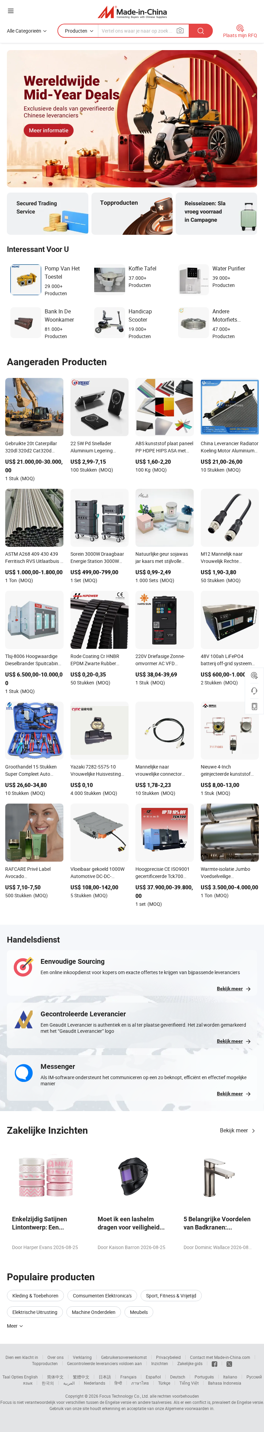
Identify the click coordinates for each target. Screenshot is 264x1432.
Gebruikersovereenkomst (124, 1357)
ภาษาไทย (140, 1383)
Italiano (230, 1376)
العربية (69, 1383)
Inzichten (159, 1363)
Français (128, 1376)
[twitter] (229, 1363)
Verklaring (82, 1357)
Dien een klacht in (22, 1357)
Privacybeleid (168, 1357)
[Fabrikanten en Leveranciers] (132, 12)
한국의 (48, 1383)
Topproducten (45, 1363)
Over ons (55, 1357)
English (31, 1376)
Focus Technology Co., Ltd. (124, 1396)
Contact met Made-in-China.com (220, 1357)
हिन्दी (118, 1383)
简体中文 (55, 1376)
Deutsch (177, 1376)
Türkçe (164, 1383)
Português (204, 1376)
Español (153, 1376)
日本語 (105, 1376)
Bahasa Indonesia (224, 1383)
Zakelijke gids (189, 1363)
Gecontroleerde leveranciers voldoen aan (104, 1363)
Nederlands (94, 1383)
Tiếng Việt (189, 1383)
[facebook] (214, 1363)
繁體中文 (81, 1376)
